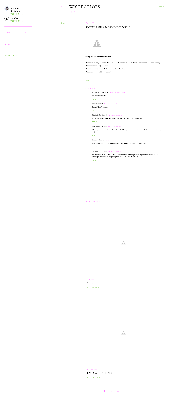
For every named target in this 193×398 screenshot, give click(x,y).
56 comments (95, 377)
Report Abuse (10, 56)
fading (90, 283)
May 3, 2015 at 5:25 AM (115, 115)
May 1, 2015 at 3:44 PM (111, 104)
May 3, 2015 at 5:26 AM (115, 126)
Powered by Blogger (114, 391)
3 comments (95, 287)
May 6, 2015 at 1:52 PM (115, 151)
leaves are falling (98, 373)
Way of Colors (84, 6)
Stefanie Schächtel (99, 115)
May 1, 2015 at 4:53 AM (117, 92)
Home (72, 12)
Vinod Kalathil (97, 104)
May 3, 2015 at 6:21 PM (112, 140)
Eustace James (98, 140)
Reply (94, 99)
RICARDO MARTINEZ (100, 92)
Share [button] (63, 23)
